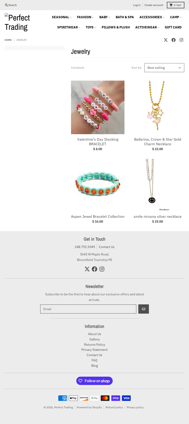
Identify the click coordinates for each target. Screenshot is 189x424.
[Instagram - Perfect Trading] (181, 40)
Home (8, 40)
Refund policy (114, 407)
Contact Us (107, 247)
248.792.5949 (85, 247)
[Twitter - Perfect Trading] (166, 40)
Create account (154, 5)
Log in (137, 5)
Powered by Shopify (89, 407)
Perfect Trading (63, 407)
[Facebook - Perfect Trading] (174, 40)
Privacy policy (135, 407)
